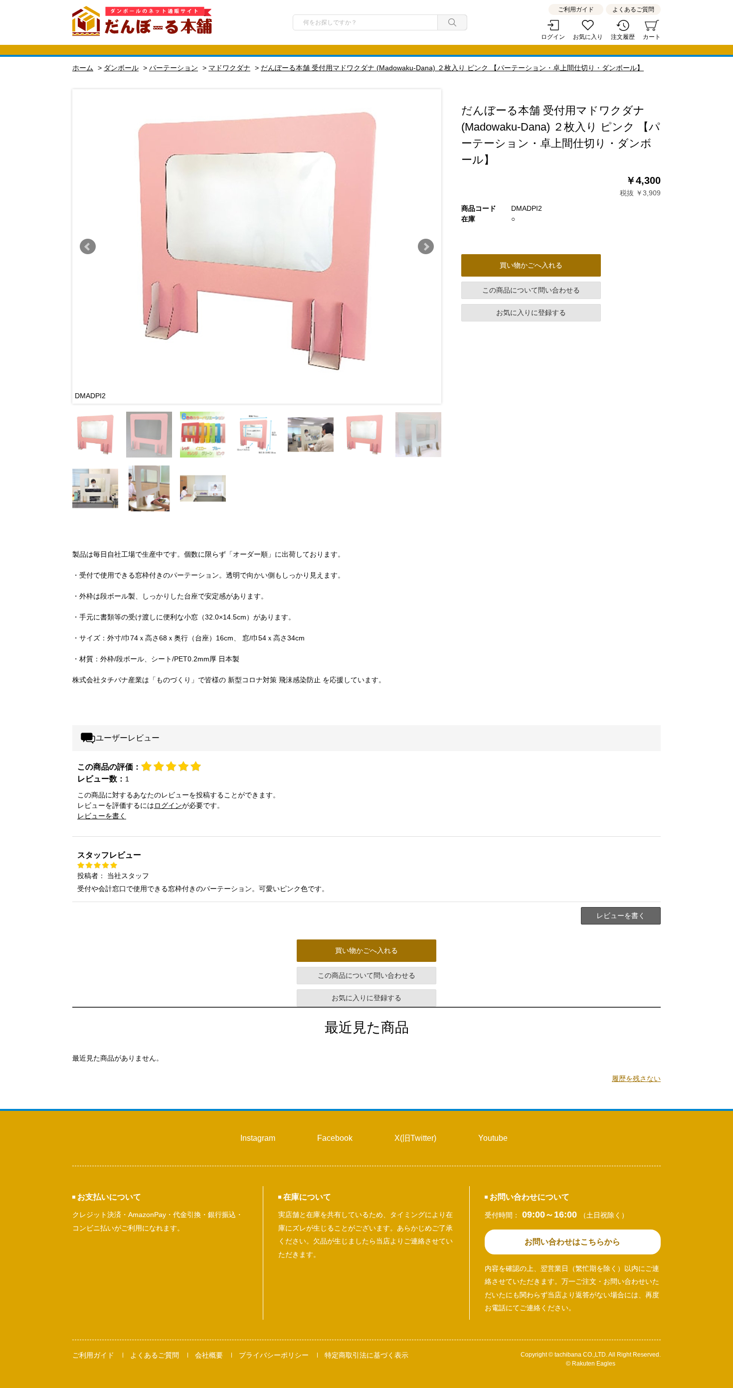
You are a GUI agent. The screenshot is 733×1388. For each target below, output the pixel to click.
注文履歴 (623, 36)
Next (426, 247)
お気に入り (588, 36)
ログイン (553, 36)
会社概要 (209, 1355)
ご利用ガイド (576, 9)
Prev (88, 247)
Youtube (493, 1138)
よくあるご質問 (633, 9)
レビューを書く (101, 816)
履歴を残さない (636, 1078)
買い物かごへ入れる (531, 265)
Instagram (257, 1138)
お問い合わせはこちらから (572, 1241)
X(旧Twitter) (415, 1138)
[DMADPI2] (149, 435)
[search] (452, 22)
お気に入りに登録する (531, 312)
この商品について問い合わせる (531, 290)
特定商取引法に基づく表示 (366, 1355)
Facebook (335, 1138)
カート (652, 36)
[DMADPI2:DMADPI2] (95, 435)
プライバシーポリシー (274, 1355)
